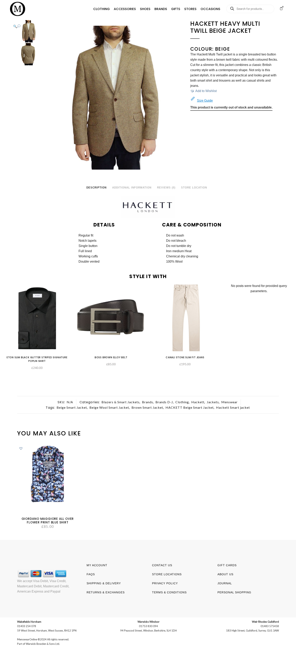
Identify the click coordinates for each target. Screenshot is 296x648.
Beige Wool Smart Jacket (109, 407)
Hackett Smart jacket (233, 407)
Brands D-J (164, 402)
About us (225, 574)
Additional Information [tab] (131, 187)
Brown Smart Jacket (147, 407)
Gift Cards (227, 565)
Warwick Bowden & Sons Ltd (42, 643)
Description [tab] (96, 187)
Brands (147, 402)
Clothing (182, 402)
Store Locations (167, 574)
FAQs (91, 574)
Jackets (213, 402)
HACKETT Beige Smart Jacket (190, 407)
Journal (224, 583)
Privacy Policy (165, 583)
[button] (101, 9)
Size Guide (205, 100)
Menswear (229, 402)
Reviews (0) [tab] (166, 187)
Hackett (197, 402)
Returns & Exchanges (106, 592)
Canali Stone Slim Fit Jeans (185, 357)
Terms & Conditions (169, 592)
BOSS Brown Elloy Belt (111, 357)
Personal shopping (234, 592)
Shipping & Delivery (104, 583)
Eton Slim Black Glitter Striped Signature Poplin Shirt (37, 359)
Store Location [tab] (194, 187)
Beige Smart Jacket (72, 407)
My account (97, 565)
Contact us (162, 565)
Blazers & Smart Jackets (120, 402)
